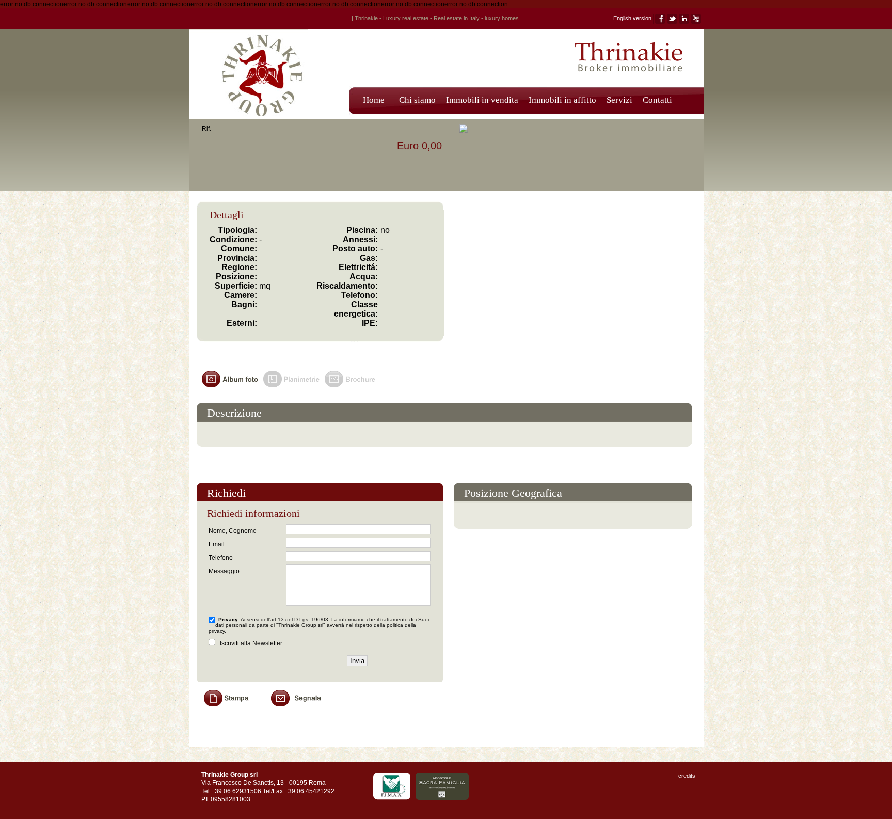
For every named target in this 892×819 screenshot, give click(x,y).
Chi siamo (417, 100)
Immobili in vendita (482, 100)
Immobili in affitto (562, 100)
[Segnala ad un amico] (301, 709)
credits (686, 776)
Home (374, 100)
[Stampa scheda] (234, 709)
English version (632, 18)
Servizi (619, 100)
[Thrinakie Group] (248, 117)
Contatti (657, 100)
